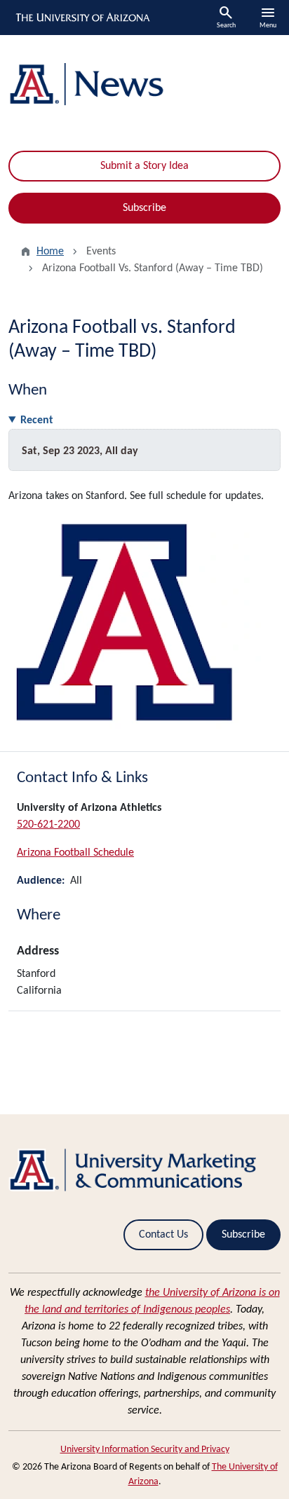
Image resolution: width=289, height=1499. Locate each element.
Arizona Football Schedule (75, 852)
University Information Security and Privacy (144, 1449)
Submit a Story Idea (144, 166)
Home (50, 251)
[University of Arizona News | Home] (144, 84)
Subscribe (144, 208)
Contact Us (163, 1234)
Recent (36, 420)
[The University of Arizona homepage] (81, 17)
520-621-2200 (48, 824)
